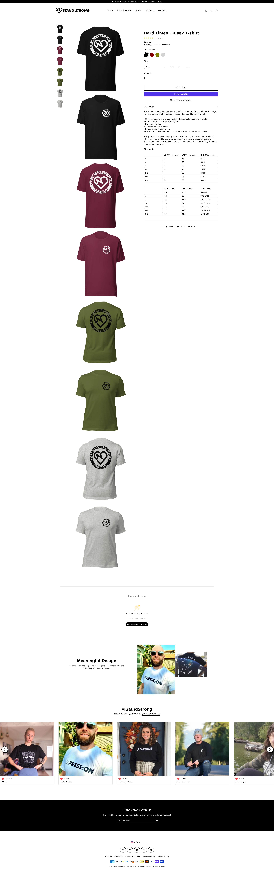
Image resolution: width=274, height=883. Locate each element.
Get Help (149, 10)
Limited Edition (124, 10)
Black (146, 54)
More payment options (181, 100)
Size (146, 61)
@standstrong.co (151, 713)
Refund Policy (163, 856)
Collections (130, 856)
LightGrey (163, 54)
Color (150, 49)
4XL (188, 66)
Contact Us (118, 856)
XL (165, 66)
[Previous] (4, 749)
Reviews (162, 10)
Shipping (147, 44)
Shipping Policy (149, 856)
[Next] (270, 749)
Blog (138, 856)
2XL (172, 66)
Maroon (152, 54)
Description (149, 107)
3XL (180, 66)
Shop (110, 10)
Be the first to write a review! (137, 624)
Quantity (148, 73)
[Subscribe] (156, 820)
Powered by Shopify (159, 866)
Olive (157, 54)
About (138, 10)
